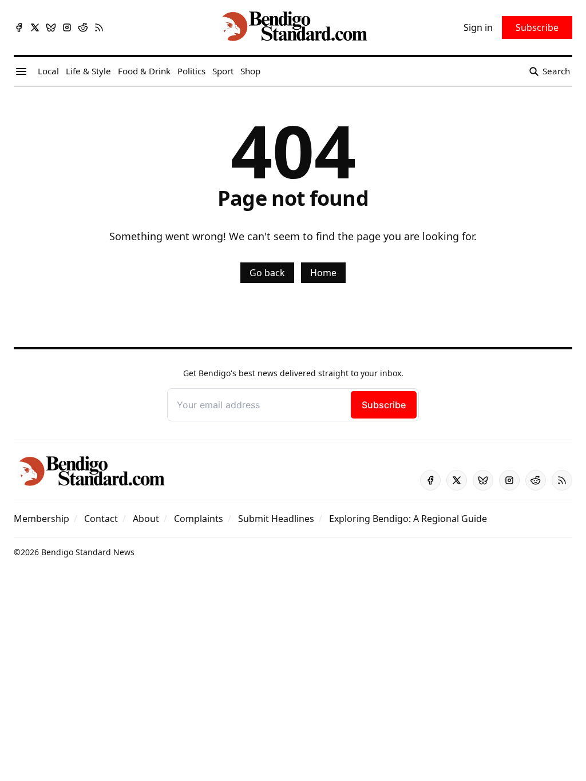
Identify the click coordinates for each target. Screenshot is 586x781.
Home (323, 272)
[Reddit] (83, 27)
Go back (267, 272)
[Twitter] (35, 27)
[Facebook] (19, 27)
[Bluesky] (51, 27)
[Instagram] (67, 27)
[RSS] (99, 27)
